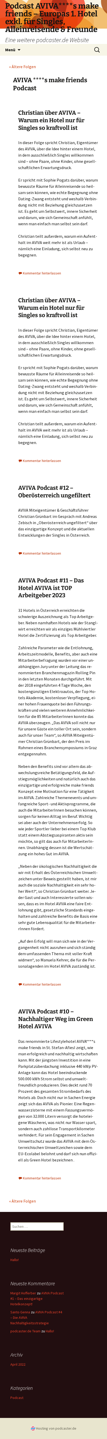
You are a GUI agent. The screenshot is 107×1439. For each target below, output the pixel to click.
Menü (10, 49)
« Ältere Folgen (22, 66)
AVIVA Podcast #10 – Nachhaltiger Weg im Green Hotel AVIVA (55, 1019)
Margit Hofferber (23, 1293)
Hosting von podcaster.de (56, 1428)
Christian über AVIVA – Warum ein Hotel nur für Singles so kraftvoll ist (51, 120)
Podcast (16, 1397)
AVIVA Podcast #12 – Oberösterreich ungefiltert (54, 491)
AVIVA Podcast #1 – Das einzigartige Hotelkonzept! (37, 1298)
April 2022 (17, 1364)
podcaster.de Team (25, 1331)
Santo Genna (20, 1312)
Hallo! (14, 1259)
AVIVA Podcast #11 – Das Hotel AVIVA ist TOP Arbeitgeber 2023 (51, 588)
